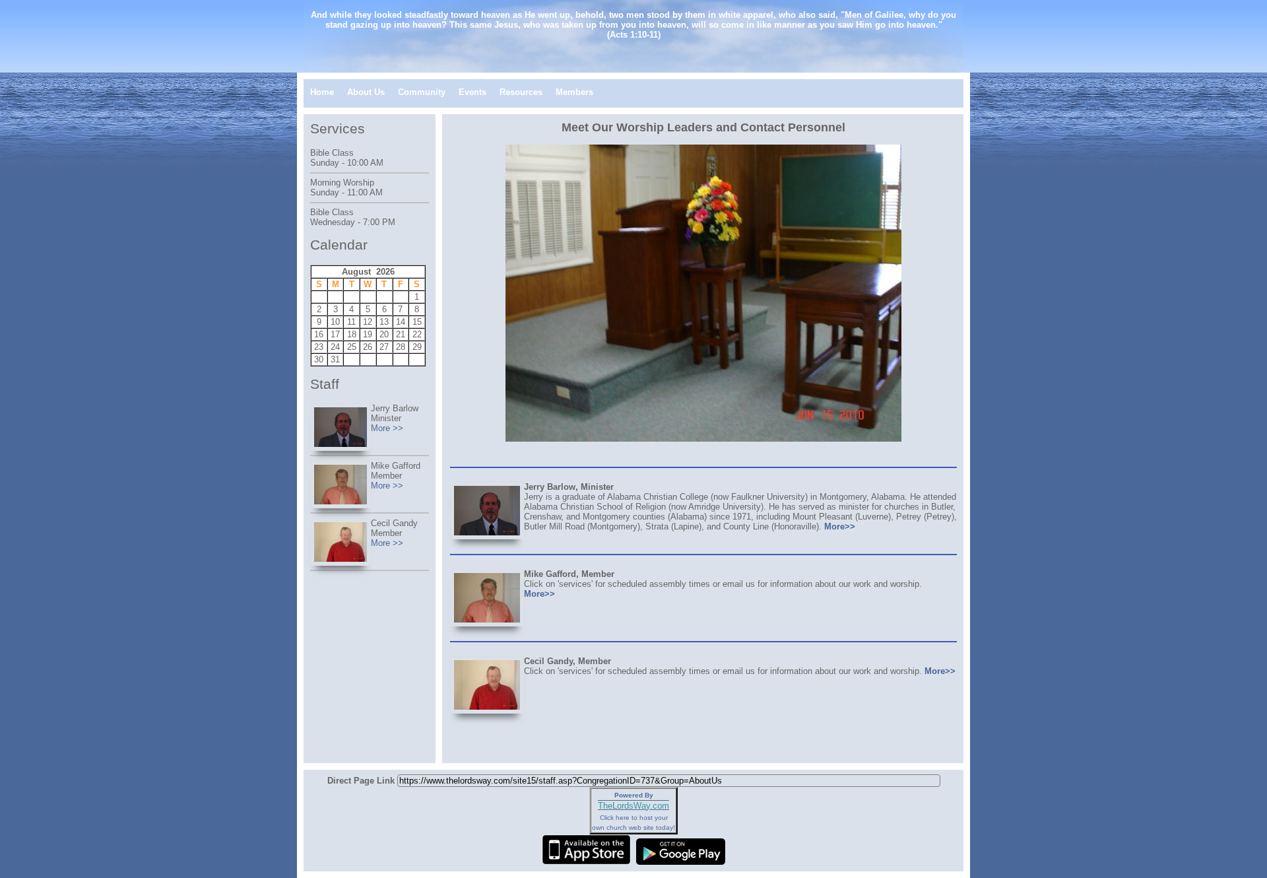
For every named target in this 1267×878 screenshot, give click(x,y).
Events (472, 92)
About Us (366, 92)
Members (574, 92)
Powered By (633, 795)
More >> (387, 428)
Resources (521, 92)
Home (322, 92)
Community (421, 92)
